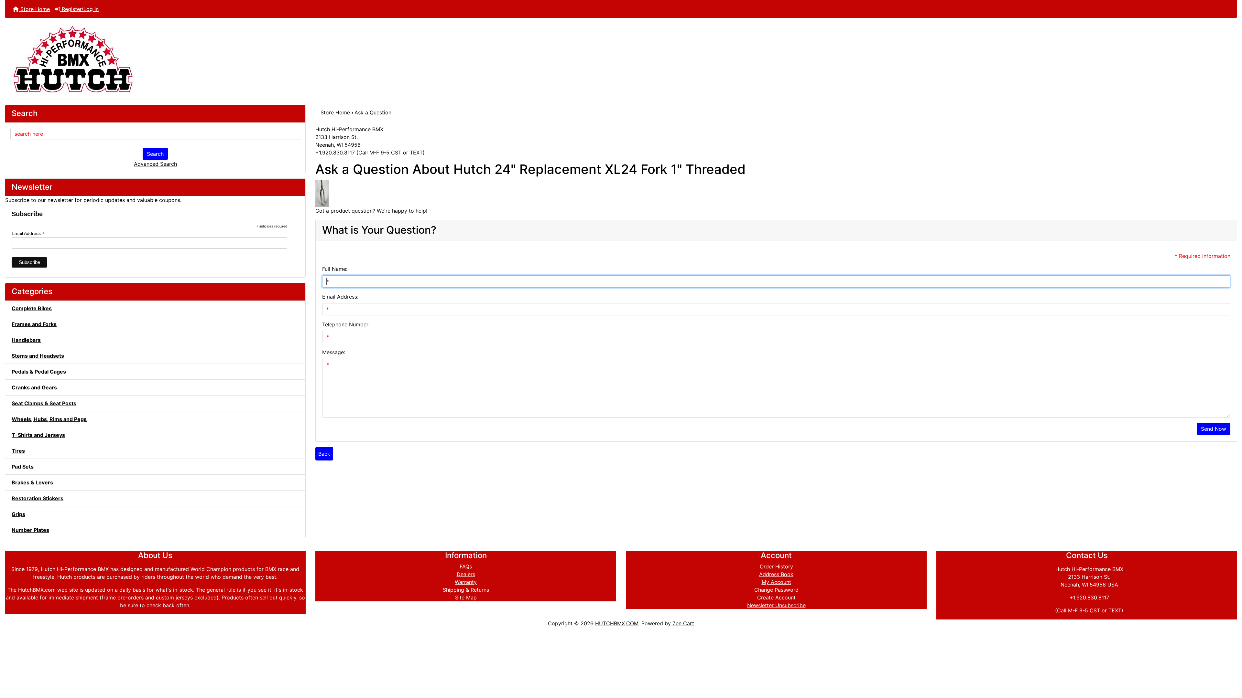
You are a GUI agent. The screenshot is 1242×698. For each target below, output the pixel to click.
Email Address (28, 233)
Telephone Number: (346, 324)
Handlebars (26, 340)
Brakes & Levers (32, 482)
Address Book (776, 574)
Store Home (34, 9)
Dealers (466, 574)
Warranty (466, 582)
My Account (776, 582)
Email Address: (340, 296)
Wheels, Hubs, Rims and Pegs (49, 419)
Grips (18, 514)
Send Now (1213, 429)
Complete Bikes (32, 308)
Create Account (776, 597)
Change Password (776, 590)
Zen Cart (683, 623)
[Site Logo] (621, 58)
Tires (18, 451)
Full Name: (334, 269)
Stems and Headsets (38, 356)
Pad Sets (23, 466)
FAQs (466, 566)
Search (155, 154)
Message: (333, 352)
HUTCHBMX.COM (616, 623)
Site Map (466, 597)
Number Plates (30, 530)
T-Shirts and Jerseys (38, 435)
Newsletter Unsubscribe (776, 605)
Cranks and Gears (34, 387)
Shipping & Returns (466, 590)
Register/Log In (79, 9)
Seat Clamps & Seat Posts (44, 403)
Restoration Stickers (37, 498)
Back (324, 453)
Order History (776, 566)
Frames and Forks (34, 324)
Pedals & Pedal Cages (39, 371)
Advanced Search (155, 164)
